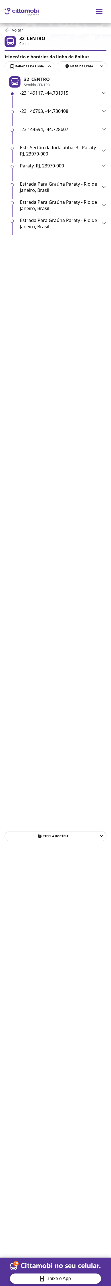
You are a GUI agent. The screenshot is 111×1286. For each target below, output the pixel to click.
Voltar (17, 30)
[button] (63, 93)
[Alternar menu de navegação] (99, 12)
